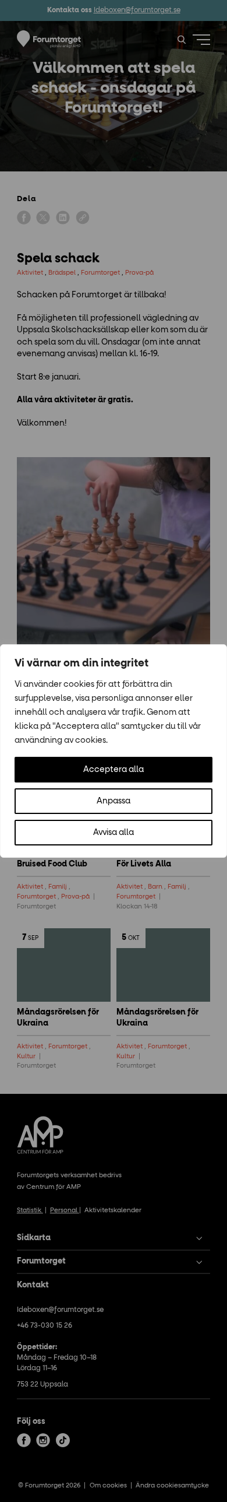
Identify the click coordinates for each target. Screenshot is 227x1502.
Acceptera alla (113, 770)
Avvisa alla (113, 833)
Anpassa (113, 801)
